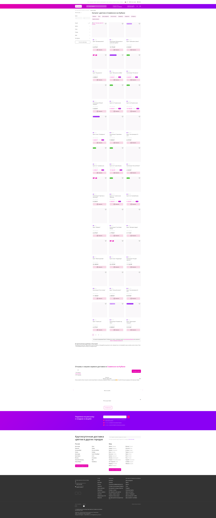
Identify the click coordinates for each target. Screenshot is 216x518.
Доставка (91, 2)
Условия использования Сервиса (116, 486)
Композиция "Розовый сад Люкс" (116, 322)
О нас (88, 2)
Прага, (127, 454)
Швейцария (115, 457)
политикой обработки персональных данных (117, 425)
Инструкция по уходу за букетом (116, 488)
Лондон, (111, 459)
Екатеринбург (78, 450)
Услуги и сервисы (101, 492)
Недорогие (127, 16)
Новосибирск (78, 461)
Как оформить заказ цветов (115, 492)
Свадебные (120, 16)
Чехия (130, 454)
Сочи (93, 456)
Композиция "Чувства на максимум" (98, 196)
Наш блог (100, 494)
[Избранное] (137, 6)
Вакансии (100, 497)
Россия (131, 446)
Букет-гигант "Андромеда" (116, 258)
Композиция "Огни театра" (99, 290)
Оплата (95, 2)
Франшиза (100, 490)
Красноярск (77, 456)
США (117, 461)
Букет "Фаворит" (96, 227)
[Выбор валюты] (127, 2)
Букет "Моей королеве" (98, 258)
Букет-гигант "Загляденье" (99, 134)
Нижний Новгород (79, 459)
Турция (131, 461)
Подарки (128, 488)
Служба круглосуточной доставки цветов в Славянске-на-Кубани (89, 509)
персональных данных (109, 420)
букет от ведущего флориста (116, 340)
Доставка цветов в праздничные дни (116, 498)
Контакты (114, 2)
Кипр (131, 448)
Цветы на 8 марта (129, 492)
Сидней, (127, 459)
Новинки (94, 16)
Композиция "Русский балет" (133, 165)
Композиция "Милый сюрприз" (98, 103)
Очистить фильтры (83, 42)
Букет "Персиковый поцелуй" (131, 322)
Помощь (118, 2)
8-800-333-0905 (131, 439)
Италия (129, 457)
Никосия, (128, 448)
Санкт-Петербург (95, 454)
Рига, (127, 456)
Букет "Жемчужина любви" (116, 72)
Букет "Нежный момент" (115, 290)
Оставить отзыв (136, 371)
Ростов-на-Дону (95, 450)
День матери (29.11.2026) (131, 495)
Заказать (100, 49)
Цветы (127, 482)
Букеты (127, 484)
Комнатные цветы (130, 490)
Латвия (129, 456)
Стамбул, (128, 461)
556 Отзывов (78, 373)
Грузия (131, 463)
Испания (115, 463)
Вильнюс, (111, 454)
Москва (77, 457)
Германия (115, 450)
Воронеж (77, 448)
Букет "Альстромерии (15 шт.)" (132, 135)
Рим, (127, 457)
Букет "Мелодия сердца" (132, 227)
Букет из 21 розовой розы (132, 195)
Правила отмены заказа (114, 495)
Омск (93, 446)
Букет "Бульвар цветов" (98, 41)
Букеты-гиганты (96, 19)
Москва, (127, 446)
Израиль (114, 448)
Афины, (110, 446)
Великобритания (117, 459)
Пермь (93, 448)
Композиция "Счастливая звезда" (115, 228)
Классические (113, 16)
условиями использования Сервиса (115, 422)
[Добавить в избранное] (106, 24)
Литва (114, 454)
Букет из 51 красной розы (116, 165)
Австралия (131, 459)
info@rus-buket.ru (79, 487)
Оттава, (127, 450)
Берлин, (110, 450)
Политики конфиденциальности (116, 484)
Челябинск (94, 461)
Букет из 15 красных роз (115, 103)
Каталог (79, 6)
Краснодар (77, 454)
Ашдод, (110, 448)
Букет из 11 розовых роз (98, 165)
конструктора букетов (129, 339)
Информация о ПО (102, 495)
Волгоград (77, 446)
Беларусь (114, 465)
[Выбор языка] (125, 2)
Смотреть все (108, 407)
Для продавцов (103, 2)
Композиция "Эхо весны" (132, 72)
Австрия (113, 452)
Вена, (110, 452)
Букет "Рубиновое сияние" (133, 41)
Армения (114, 456)
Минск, (110, 465)
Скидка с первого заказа (114, 494)
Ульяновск (94, 457)
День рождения (105, 16)
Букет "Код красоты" (97, 72)
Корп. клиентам (109, 2)
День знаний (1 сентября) (131, 497)
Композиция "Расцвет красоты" (132, 259)
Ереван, (110, 456)
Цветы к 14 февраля (130, 494)
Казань (76, 452)
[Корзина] (140, 6)
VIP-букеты (133, 16)
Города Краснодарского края (82, 465)
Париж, (127, 452)
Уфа (93, 459)
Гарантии (98, 2)
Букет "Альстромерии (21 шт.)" (132, 290)
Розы (99, 16)
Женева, (110, 457)
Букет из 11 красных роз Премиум (115, 196)
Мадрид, (111, 463)
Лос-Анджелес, (112, 461)
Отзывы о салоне (112, 490)
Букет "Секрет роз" (97, 321)
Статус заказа (133, 2)
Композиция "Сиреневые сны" (116, 135)
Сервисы (121, 2)
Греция (114, 446)
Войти (140, 2)
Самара (93, 452)
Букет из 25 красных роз (132, 103)
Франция (131, 452)
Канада (130, 450)
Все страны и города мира (115, 469)
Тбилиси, (128, 463)
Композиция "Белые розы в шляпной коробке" (116, 42)
